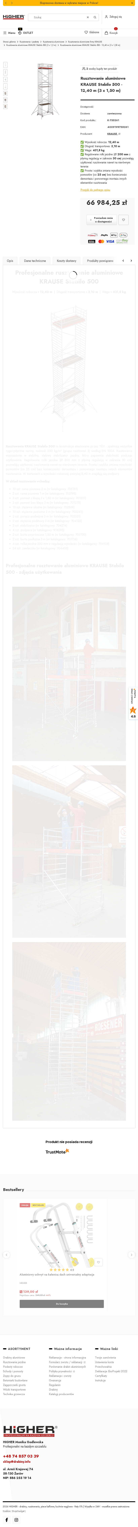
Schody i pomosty (13, 1371)
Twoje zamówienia (105, 1358)
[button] (132, 3)
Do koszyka (62, 1303)
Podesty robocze (13, 1367)
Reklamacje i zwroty (60, 1376)
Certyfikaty (101, 1376)
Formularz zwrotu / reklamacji (66, 1362)
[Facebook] (7, 1520)
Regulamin (55, 1385)
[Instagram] (16, 1520)
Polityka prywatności (61, 1371)
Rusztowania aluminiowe (53, 41)
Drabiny (53, 1390)
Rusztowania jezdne (14, 1362)
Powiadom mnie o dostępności (103, 219)
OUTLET (28, 33)
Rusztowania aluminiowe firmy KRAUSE (85, 41)
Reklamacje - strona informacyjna (67, 1358)
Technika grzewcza (14, 1394)
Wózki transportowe (14, 1390)
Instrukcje (100, 1380)
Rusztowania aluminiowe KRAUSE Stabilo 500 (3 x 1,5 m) (31, 45)
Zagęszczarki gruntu (14, 1385)
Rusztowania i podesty (29, 41)
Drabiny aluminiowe (14, 1358)
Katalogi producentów (61, 1394)
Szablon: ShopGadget (14, 1511)
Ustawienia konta (104, 1362)
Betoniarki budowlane (15, 1380)
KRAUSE (112, 134)
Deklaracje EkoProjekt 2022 (111, 1371)
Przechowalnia (103, 1367)
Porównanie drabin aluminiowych (67, 1367)
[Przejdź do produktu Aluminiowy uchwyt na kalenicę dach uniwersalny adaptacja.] (62, 1235)
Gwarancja (55, 1380)
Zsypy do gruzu (12, 1376)
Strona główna (9, 41)
